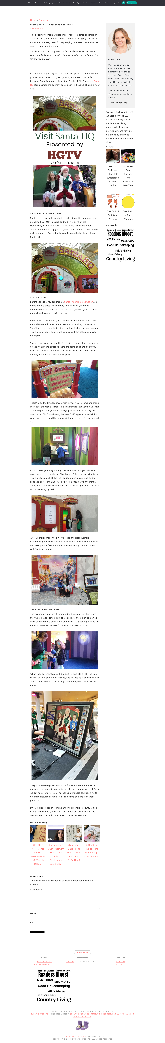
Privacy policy (131, 3)
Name (34, 913)
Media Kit (120, 964)
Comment (36, 889)
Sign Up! (70, 962)
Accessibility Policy (44, 964)
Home (33, 20)
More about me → (120, 102)
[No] (163, 3)
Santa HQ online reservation (78, 302)
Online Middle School (76, 1036)
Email (33, 922)
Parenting (44, 20)
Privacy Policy (44, 962)
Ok (124, 3)
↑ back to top (82, 952)
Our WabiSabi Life (39, 1014)
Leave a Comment (39, 28)
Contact (120, 962)
